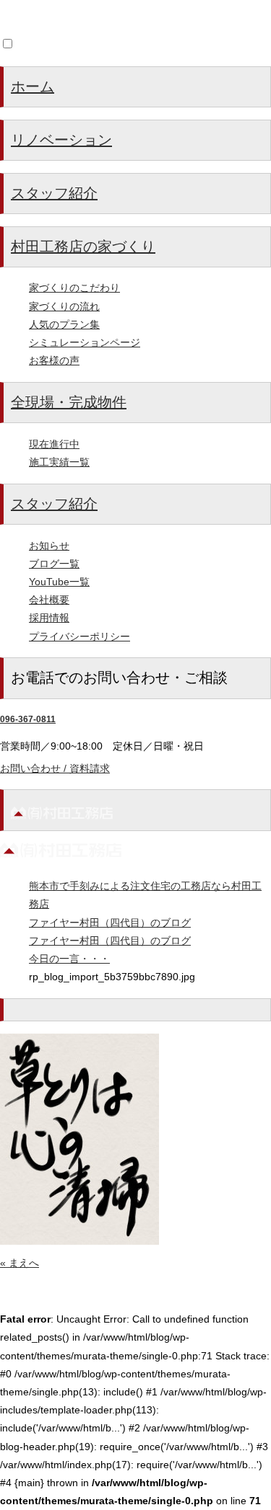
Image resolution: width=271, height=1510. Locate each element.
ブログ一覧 (54, 563)
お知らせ (49, 545)
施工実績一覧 (59, 462)
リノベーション (61, 140)
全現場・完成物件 (68, 402)
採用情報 (49, 617)
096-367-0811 (28, 719)
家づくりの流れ (64, 306)
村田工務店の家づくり (83, 246)
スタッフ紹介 (54, 193)
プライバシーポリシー (79, 636)
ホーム (32, 86)
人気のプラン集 (64, 324)
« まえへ (19, 1263)
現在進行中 (54, 444)
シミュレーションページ (84, 342)
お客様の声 (54, 360)
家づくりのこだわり (74, 287)
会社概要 (49, 599)
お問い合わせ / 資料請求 (55, 768)
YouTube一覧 (59, 581)
